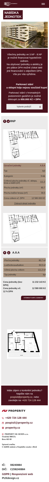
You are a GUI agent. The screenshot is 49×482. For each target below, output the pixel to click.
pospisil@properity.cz (19, 422)
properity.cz (12, 427)
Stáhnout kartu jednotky (33, 297)
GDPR (5, 474)
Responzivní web (22, 474)
